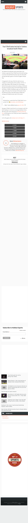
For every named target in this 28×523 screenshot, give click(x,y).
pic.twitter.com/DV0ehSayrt (17, 102)
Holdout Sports (14, 502)
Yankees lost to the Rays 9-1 (18, 118)
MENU (2, 1)
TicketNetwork (5, 418)
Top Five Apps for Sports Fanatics (8, 391)
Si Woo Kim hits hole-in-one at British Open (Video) (14, 164)
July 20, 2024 (21, 105)
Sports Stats (5, 416)
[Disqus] (15, 304)
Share (15, 127)
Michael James (17, 141)
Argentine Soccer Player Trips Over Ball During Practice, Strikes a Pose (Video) (17, 400)
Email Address (6, 332)
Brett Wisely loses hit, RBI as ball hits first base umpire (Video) (14, 160)
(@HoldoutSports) (20, 150)
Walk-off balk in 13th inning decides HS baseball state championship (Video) (17, 381)
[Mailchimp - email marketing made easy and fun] (23, 338)
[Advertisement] (14, 25)
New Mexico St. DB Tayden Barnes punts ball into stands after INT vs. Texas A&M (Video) (17, 395)
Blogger (19, 503)
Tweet (15, 125)
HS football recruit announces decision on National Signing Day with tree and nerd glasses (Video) (17, 387)
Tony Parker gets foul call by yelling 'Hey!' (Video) (14, 375)
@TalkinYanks (5, 121)
